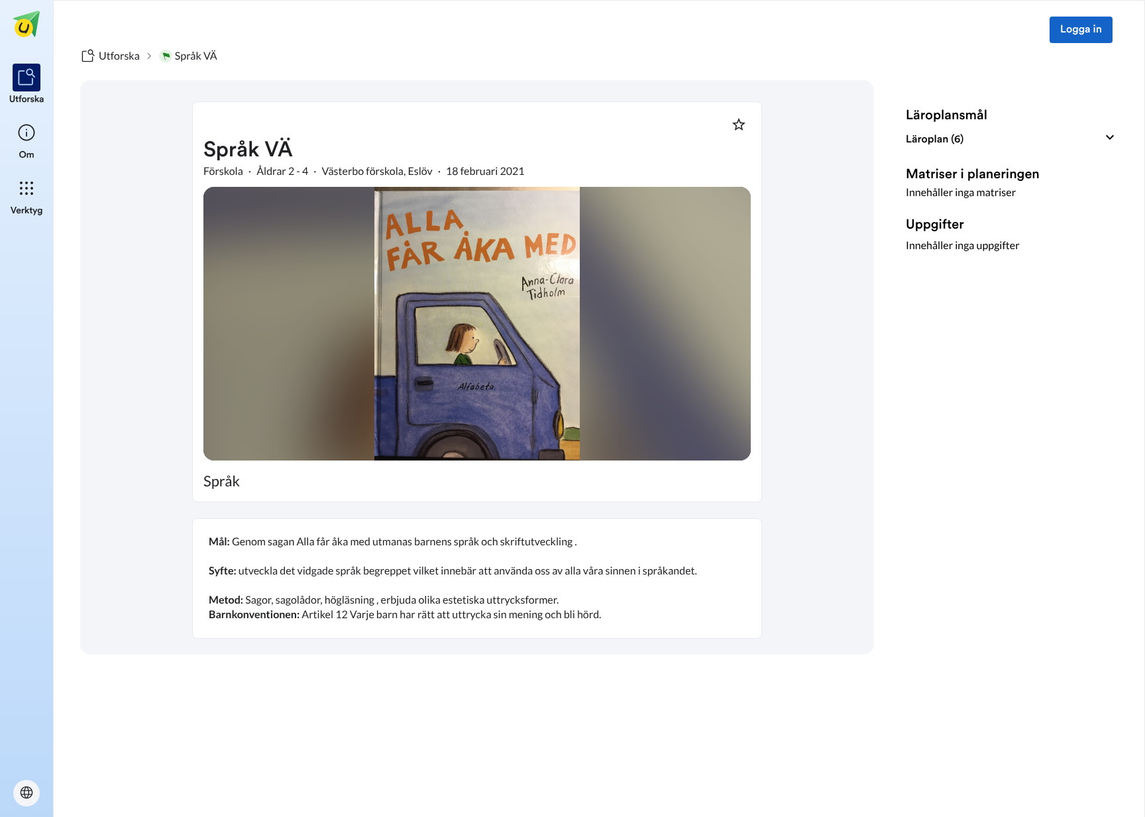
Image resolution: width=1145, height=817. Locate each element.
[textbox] (477, 578)
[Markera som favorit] (739, 124)
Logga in (1081, 30)
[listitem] (26, 85)
